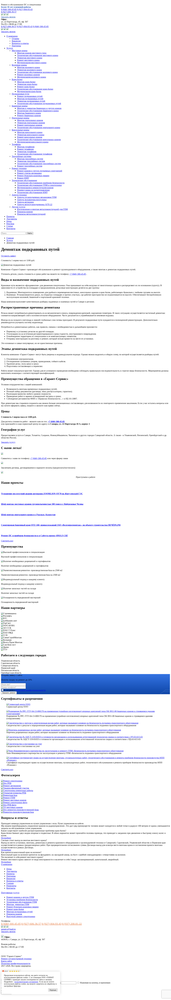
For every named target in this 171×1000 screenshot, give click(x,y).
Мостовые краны (19, 50)
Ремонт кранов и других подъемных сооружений (39, 171)
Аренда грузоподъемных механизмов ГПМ (37, 197)
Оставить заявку (8, 256)
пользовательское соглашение (26, 982)
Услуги (9, 48)
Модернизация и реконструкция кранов (35, 187)
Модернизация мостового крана (31, 62)
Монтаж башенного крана (29, 113)
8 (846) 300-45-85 (9, 9)
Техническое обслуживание (24, 180)
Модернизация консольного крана (32, 142)
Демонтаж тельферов (26, 151)
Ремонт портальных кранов (29, 125)
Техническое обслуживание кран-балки (35, 89)
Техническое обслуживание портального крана (38, 127)
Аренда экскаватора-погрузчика (31, 200)
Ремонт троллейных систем (29, 166)
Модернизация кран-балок (29, 91)
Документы (11, 219)
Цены (9, 221)
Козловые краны (19, 65)
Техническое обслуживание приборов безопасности (41, 183)
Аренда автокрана (25, 202)
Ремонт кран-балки (26, 86)
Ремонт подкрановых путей (29, 96)
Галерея (9, 883)
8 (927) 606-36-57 (9, 12)
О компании (12, 36)
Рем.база (10, 224)
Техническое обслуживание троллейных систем (39, 163)
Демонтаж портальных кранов (31, 123)
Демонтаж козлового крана (29, 70)
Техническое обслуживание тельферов (34, 154)
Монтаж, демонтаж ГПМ (17, 904)
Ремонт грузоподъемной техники (16, 959)
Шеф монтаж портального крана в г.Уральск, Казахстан (28, 514)
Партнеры (16, 46)
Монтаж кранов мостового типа (31, 53)
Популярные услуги (10, 893)
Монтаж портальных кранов (30, 120)
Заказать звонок (8, 17)
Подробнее (6, 838)
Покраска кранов (25, 212)
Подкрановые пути (20, 94)
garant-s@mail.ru (8, 929)
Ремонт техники (19, 168)
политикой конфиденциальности (31, 690)
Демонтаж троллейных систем (31, 161)
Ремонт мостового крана (28, 60)
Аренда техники (19, 195)
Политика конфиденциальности (15, 963)
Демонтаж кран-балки (27, 84)
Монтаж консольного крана (29, 132)
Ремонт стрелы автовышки (29, 173)
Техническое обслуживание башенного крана (38, 111)
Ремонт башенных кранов (29, 115)
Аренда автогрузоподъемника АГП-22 (34, 204)
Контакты (10, 228)
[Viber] (2, 14)
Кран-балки (17, 79)
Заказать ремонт (9, 693)
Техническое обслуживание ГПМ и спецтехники (39, 185)
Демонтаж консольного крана (30, 135)
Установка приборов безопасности (22, 899)
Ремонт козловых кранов (28, 74)
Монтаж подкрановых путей (30, 99)
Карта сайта (6, 961)
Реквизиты (11, 886)
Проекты (10, 216)
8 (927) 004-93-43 (25, 9)
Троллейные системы (21, 156)
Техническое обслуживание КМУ (32, 192)
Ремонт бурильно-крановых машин (33, 175)
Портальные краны (20, 118)
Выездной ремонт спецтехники (20, 916)
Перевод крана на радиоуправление (33, 190)
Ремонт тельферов (25, 149)
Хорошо (52, 990)
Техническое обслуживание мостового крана (37, 55)
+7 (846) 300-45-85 (77, 274)
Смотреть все (7, 541)
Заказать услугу (8, 442)
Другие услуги (18, 207)
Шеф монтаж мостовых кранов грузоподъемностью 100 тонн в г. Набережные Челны (42, 504)
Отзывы (15, 38)
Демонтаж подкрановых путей (31, 101)
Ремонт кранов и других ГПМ (20, 897)
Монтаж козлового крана (28, 67)
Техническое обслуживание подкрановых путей (39, 103)
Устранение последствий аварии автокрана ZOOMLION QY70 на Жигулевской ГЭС (42, 494)
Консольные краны (20, 130)
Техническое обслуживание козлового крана (37, 72)
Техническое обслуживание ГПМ (21, 902)
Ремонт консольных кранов (29, 137)
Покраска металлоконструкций (31, 214)
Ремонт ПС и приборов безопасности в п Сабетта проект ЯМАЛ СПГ (34, 535)
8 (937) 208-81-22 (72, 923)
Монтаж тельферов (25, 147)
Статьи (9, 226)
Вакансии (16, 41)
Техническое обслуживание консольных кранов (39, 139)
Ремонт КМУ (23, 178)
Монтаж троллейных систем (30, 159)
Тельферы (16, 144)
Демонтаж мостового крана (29, 58)
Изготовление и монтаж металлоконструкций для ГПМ (42, 209)
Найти (29, 233)
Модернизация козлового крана (31, 77)
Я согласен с (25, 690)
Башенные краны (20, 106)
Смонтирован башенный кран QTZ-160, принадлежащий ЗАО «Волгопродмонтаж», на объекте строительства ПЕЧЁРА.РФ (61, 525)
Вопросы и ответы (20, 43)
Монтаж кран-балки (26, 82)
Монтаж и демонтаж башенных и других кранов (39, 108)
